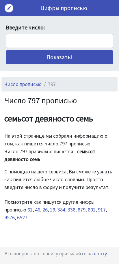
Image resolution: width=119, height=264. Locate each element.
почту (100, 253)
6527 (22, 217)
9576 (9, 217)
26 (45, 209)
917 (102, 209)
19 (52, 209)
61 (30, 209)
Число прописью (23, 84)
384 (61, 209)
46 (37, 209)
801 (92, 209)
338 (71, 209)
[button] (59, 57)
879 (81, 209)
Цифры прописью (63, 8)
